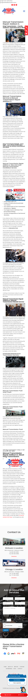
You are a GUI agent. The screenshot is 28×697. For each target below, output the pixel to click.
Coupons (22, 666)
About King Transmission (13, 456)
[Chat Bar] (14, 695)
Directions (14, 556)
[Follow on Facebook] (12, 5)
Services (16, 666)
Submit (6, 630)
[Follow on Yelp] (16, 5)
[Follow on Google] (14, 5)
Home (5, 666)
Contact (20, 668)
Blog (15, 668)
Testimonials (9, 668)
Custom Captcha (8, 617)
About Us (10, 666)
